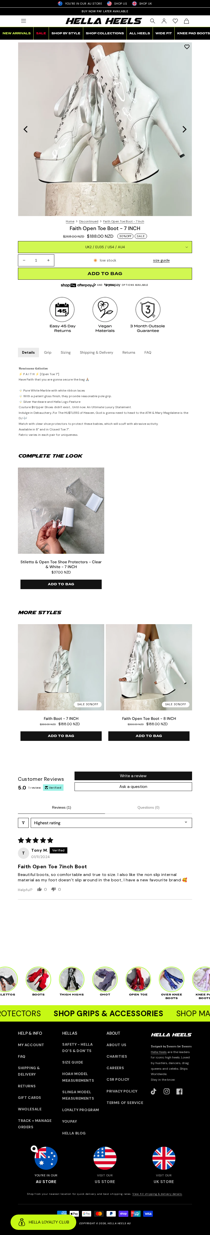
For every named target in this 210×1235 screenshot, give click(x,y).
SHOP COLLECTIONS (105, 33)
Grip (47, 352)
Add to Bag (61, 584)
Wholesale (29, 1109)
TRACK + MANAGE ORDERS (34, 1123)
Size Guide (72, 1062)
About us (117, 1045)
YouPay (69, 1121)
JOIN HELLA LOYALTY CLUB (105, 11)
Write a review (133, 775)
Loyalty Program (80, 1110)
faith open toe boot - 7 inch (123, 221)
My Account (31, 1045)
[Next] (184, 129)
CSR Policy (118, 1079)
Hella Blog (74, 1133)
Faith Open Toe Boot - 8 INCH (149, 718)
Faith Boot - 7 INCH (61, 718)
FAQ (147, 352)
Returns (128, 352)
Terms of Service (125, 1102)
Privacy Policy (122, 1091)
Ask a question (133, 786)
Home (70, 221)
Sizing (66, 352)
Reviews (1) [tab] (61, 807)
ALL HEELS (139, 33)
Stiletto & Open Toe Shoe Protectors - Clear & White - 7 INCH (61, 565)
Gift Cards (29, 1097)
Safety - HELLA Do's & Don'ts (77, 1047)
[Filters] (23, 823)
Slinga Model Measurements (78, 1095)
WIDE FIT (163, 33)
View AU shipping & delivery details (157, 1194)
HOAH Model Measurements (78, 1076)
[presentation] (105, 129)
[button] (23, 21)
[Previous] (26, 129)
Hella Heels (159, 1052)
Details (28, 352)
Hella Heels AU (119, 1223)
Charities (117, 1056)
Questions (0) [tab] (149, 807)
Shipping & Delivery (96, 352)
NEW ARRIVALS (17, 33)
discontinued (88, 221)
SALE (41, 33)
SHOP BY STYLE (65, 33)
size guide (161, 260)
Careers (115, 1068)
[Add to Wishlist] (187, 46)
